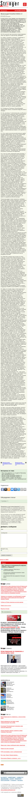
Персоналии (5, 780)
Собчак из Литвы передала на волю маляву (12, 602)
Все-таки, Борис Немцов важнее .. (9, 755)
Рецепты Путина (5, 608)
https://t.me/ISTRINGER (8, 627)
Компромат (12, 777)
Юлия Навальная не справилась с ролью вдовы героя (12, 652)
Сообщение (4, 532)
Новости (20, 777)
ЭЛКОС (19, 792)
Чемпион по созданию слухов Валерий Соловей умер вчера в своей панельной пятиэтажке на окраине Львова (13, 598)
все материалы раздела (20, 10)
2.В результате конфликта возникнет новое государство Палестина (13, 573)
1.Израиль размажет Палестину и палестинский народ (11, 570)
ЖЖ (18, 627)
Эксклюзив (4, 778)
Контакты (20, 780)
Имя (2, 529)
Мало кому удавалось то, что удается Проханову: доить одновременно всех (14, 473)
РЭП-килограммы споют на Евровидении (11, 751)
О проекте (13, 780)
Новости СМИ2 (4, 559)
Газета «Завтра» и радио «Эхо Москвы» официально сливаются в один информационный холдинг (14, 479)
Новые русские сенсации (7, 748)
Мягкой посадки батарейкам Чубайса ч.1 (7, 463)
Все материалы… (7, 612)
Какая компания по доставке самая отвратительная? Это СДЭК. (10, 722)
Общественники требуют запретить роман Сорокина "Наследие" (11, 731)
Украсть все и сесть (6, 605)
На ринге (4, 777)
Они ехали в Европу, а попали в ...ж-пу (11, 758)
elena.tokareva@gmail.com (8, 790)
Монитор (18, 778)
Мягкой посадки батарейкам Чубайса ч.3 (19, 463)
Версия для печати (6, 16)
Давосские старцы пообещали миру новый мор (13, 745)
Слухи (12, 778)
